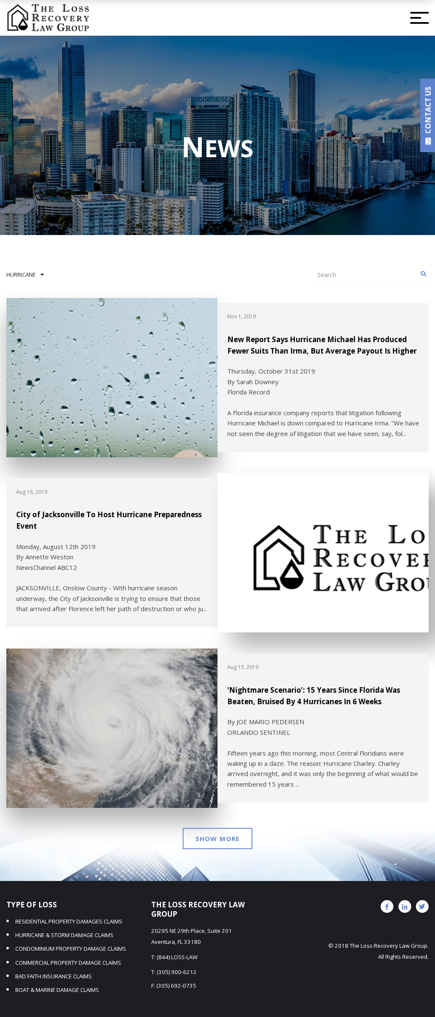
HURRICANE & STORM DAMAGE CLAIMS (64, 935)
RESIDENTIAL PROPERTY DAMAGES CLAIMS (68, 921)
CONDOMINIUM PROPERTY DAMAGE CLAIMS (70, 948)
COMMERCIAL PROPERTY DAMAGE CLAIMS (68, 962)
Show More (217, 838)
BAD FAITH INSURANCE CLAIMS (53, 976)
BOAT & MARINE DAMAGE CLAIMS (57, 990)
